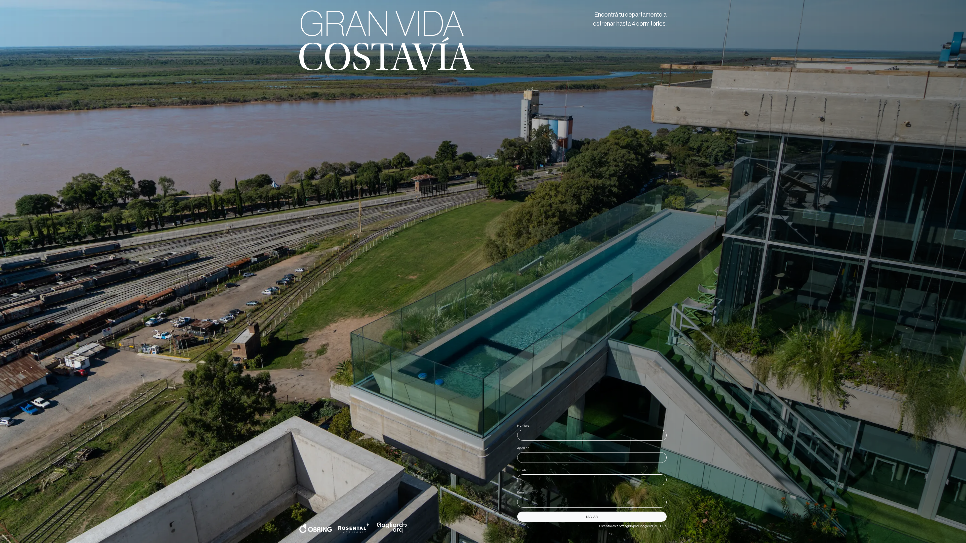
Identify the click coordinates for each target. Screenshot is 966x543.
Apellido (524, 447)
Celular (523, 470)
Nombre (524, 425)
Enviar (592, 516)
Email (522, 492)
